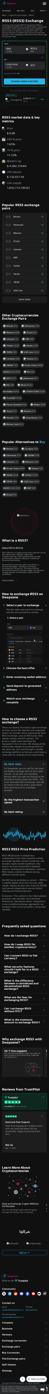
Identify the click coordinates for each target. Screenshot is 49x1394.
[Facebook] (27, 1294)
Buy (42, 442)
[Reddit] (16, 1294)
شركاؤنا (22, 1253)
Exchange (6, 11)
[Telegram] (10, 1294)
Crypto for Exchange (18, 15)
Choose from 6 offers (24, 81)
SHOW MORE (24, 300)
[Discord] (21, 1294)
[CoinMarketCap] (45, 1294)
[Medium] (39, 1294)
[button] (44, 4)
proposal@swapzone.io (12, 1317)
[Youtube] (33, 1294)
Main (4, 15)
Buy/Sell (21, 11)
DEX (32, 11)
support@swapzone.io (11, 1310)
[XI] (4, 1294)
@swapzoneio (31, 1310)
